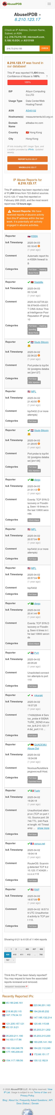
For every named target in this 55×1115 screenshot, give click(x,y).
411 (21, 954)
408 (41, 949)
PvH (36, 653)
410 (14, 954)
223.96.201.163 (41, 1005)
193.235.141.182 (42, 1042)
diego (37, 479)
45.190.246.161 (14, 1002)
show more (43, 828)
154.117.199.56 (14, 1060)
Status (26, 1103)
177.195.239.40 (14, 1051)
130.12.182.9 (40, 1060)
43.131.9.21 (12, 1027)
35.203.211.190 (14, 1035)
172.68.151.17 (41, 1054)
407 (34, 949)
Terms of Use (40, 1092)
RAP (36, 889)
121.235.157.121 (15, 1023)
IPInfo (31, 149)
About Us (13, 1100)
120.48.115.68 (41, 1023)
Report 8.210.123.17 (27, 159)
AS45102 (31, 110)
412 (28, 954)
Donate (35, 1103)
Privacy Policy (27, 1095)
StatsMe (38, 282)
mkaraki (38, 695)
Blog (5, 1100)
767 (7, 960)
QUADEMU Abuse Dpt (37, 746)
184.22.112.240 (41, 1048)
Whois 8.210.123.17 (27, 167)
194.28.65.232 (41, 1011)
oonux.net (39, 843)
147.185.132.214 (42, 1017)
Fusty (37, 790)
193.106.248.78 (14, 1048)
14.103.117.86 (14, 1039)
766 (41, 954)
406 (27, 949)
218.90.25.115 (14, 1011)
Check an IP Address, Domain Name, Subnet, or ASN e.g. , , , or (25, 35)
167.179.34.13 (14, 1015)
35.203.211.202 (41, 1029)
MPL (33, 391)
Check (45, 48)
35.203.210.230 (41, 1035)
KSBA (34, 236)
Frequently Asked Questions (33, 1100)
